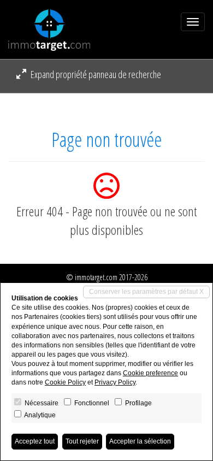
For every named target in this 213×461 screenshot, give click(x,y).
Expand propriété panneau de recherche (95, 74)
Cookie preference (150, 373)
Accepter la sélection (140, 441)
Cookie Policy (65, 382)
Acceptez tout (35, 441)
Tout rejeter (82, 441)
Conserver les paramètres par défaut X (146, 291)
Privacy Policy (114, 382)
